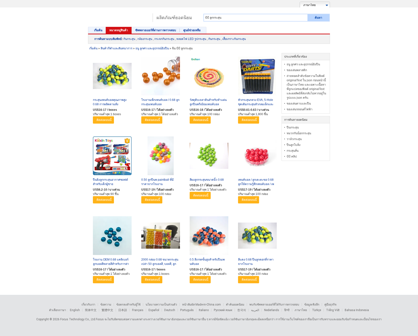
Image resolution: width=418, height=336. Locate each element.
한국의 (241, 310)
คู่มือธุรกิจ (330, 304)
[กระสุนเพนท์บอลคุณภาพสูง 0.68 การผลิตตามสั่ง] (112, 77)
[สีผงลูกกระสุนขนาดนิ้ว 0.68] (209, 157)
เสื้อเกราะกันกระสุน (234, 39)
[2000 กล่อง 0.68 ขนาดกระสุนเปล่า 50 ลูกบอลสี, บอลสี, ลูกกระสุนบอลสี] (160, 236)
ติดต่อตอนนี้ (104, 120)
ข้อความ (105, 304)
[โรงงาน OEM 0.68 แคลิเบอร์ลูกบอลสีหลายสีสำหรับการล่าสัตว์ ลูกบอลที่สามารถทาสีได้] (112, 236)
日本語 (122, 310)
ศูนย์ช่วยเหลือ (192, 30)
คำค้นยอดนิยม (235, 304)
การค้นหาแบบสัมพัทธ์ (108, 39)
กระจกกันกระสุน (164, 39)
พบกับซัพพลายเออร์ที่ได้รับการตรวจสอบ (274, 304)
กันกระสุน (129, 39)
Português (187, 310)
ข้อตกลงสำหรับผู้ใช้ (128, 304)
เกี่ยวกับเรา (88, 304)
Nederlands (271, 310)
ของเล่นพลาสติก (297, 70)
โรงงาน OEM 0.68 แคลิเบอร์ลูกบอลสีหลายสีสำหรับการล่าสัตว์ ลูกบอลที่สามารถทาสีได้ (111, 264)
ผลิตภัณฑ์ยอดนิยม (174, 17)
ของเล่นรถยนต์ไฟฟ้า (300, 109)
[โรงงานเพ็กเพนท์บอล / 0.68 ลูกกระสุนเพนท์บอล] (160, 77)
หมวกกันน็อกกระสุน (299, 133)
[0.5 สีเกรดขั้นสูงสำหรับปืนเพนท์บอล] (209, 236)
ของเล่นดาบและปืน (299, 103)
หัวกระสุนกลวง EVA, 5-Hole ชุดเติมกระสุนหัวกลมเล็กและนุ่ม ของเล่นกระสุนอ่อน (255, 104)
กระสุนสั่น (293, 150)
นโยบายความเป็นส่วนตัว (161, 304)
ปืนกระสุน (293, 127)
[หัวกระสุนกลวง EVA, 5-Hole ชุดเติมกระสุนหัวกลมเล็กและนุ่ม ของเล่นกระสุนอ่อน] (257, 77)
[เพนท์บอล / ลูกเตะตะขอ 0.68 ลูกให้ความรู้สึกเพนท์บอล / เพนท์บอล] (257, 157)
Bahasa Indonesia (357, 310)
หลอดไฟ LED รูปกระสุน (191, 39)
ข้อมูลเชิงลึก (311, 304)
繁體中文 (107, 310)
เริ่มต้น (98, 30)
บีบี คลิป (292, 156)
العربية (255, 310)
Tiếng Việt (333, 310)
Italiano (204, 310)
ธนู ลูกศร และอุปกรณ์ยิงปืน (303, 64)
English (75, 310)
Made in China (119, 15)
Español (154, 310)
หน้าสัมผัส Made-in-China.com (201, 304)
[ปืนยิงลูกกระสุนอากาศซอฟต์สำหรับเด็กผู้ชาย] (112, 157)
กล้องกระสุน (144, 39)
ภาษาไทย (301, 310)
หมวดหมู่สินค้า (118, 30)
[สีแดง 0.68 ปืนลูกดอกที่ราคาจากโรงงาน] (257, 236)
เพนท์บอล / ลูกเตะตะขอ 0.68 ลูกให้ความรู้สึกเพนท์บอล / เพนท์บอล (256, 184)
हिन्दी (287, 310)
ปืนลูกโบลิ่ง (293, 145)
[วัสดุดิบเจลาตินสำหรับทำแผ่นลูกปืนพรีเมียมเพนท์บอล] (209, 77)
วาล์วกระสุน (294, 139)
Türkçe (316, 310)
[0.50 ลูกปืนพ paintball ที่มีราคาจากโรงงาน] (160, 157)
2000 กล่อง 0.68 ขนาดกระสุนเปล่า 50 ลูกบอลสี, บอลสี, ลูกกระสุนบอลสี (159, 264)
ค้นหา (318, 17)
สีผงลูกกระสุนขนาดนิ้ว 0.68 (207, 179)
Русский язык (223, 310)
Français (137, 310)
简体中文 (91, 310)
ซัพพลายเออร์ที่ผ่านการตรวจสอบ (155, 30)
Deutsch (169, 310)
